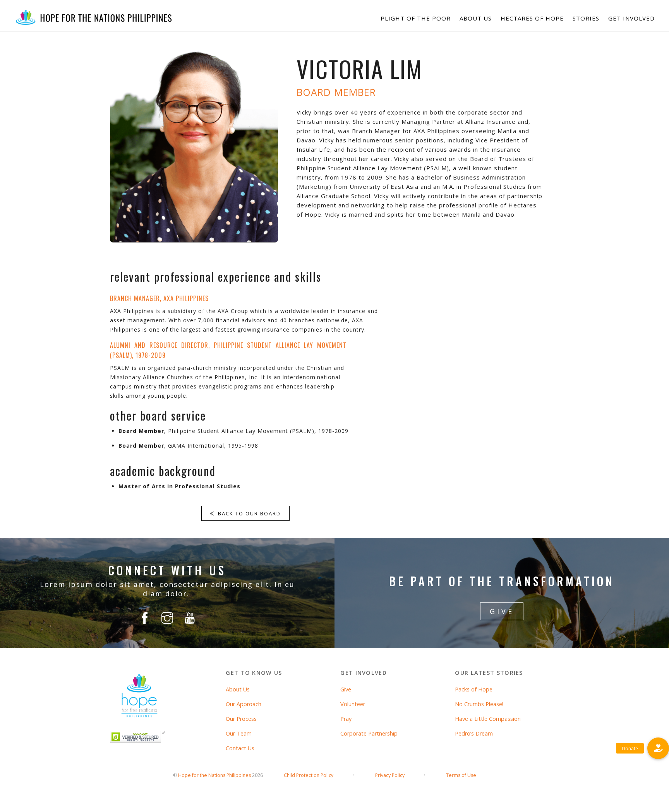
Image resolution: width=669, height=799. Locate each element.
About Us (476, 18)
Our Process (241, 718)
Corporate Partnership (369, 733)
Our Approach (243, 704)
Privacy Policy (390, 775)
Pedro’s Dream (474, 733)
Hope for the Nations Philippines (214, 775)
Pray (346, 718)
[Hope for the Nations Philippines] (94, 23)
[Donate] (658, 748)
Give (345, 689)
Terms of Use (461, 775)
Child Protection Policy (308, 775)
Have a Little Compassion (488, 718)
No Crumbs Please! (479, 704)
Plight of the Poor (416, 18)
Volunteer (352, 704)
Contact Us (240, 748)
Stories (586, 18)
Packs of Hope (473, 689)
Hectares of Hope (532, 18)
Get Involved (631, 18)
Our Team (239, 733)
